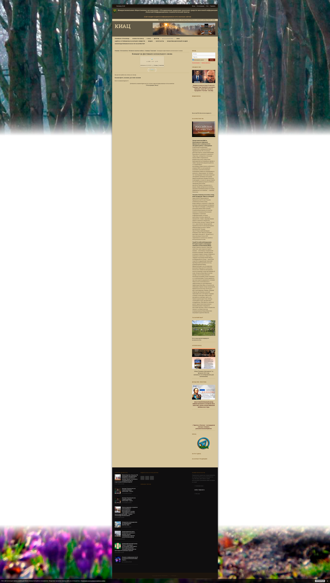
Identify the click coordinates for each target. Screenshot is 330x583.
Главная (117, 50)
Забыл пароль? (206, 62)
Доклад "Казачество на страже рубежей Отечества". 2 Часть (213, 20)
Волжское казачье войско (136, 50)
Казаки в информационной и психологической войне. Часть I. (130, 558)
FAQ (207, 6)
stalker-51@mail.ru (199, 490)
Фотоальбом (124, 50)
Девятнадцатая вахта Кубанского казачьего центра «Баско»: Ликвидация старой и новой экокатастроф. (128, 534)
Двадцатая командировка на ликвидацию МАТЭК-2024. (129, 523)
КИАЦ (123, 26)
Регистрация (200, 6)
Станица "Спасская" (150, 50)
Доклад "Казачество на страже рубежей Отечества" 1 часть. (129, 499)
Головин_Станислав (159, 65)
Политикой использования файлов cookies (93, 581)
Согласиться (320, 581)
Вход (193, 6)
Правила (212, 6)
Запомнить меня (199, 60)
